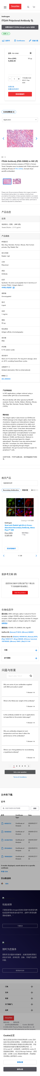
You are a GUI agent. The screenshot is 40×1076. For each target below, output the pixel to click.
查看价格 (11, 87)
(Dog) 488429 (18, 639)
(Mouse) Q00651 (28, 632)
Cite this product (20, 593)
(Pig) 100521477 (7, 639)
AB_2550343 (6, 379)
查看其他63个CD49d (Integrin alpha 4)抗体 (20, 27)
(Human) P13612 (15, 632)
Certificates (21, 41)
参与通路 (7, 658)
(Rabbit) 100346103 (20, 637)
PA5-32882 (19, 169)
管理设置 (20, 1062)
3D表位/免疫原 (7, 287)
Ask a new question (20, 772)
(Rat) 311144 (25, 641)
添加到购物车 (20, 94)
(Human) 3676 (32, 637)
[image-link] (20, 138)
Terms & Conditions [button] (20, 777)
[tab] (20, 650)
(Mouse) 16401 (15, 641)
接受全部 (20, 1069)
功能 (5, 650)
